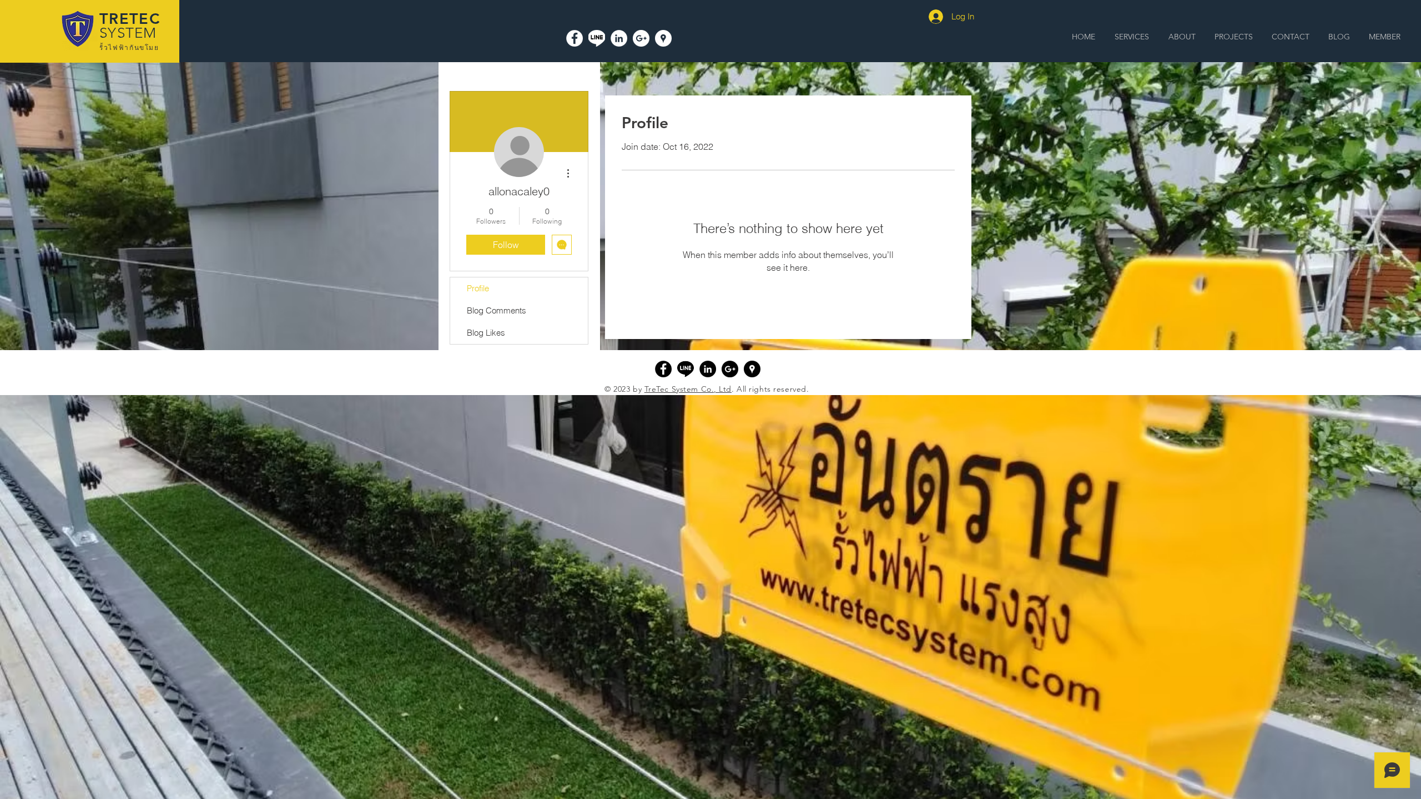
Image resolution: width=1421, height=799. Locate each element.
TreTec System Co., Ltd (688, 389)
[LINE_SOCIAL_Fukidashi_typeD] (596, 38)
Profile (478, 288)
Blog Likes (486, 332)
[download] (685, 369)
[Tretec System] (574, 38)
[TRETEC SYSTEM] (663, 38)
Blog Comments (496, 310)
